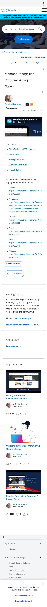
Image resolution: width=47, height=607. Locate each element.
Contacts (13, 549)
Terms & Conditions (17, 570)
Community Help (13, 264)
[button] (8, 274)
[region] (23, 593)
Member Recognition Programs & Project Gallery (19, 80)
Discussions (12, 346)
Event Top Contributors (18, 165)
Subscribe (40, 57)
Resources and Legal (15, 558)
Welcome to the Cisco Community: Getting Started (23, 447)
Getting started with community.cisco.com (16, 397)
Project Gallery (15, 170)
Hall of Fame (14, 154)
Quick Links (10, 544)
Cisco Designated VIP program (22, 149)
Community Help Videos (14, 52)
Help (11, 567)
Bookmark (26, 57)
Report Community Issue (19, 563)
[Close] (43, 583)
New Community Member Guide (22, 324)
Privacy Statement (22, 596)
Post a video (24, 39)
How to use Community (17, 318)
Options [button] (40, 92)
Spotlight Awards (16, 160)
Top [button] (3, 537)
